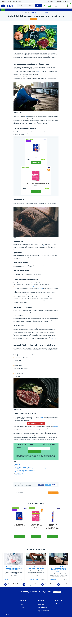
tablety (41, 417)
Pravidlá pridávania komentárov (44, 611)
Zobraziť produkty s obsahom (36, 423)
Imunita (52, 530)
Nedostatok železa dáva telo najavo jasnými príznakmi (40, 12)
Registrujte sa (59, 1)
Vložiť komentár (53, 492)
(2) (37, 79)
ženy (42, 288)
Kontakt (20, 1)
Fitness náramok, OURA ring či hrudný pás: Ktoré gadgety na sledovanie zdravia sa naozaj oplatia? (58, 569)
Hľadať (38, 5)
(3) (26, 116)
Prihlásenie (68, 1)
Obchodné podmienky (42, 606)
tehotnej (39, 288)
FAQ (11, 1)
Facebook (42, 484)
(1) (38, 71)
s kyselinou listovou (42, 418)
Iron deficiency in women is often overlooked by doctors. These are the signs (31, 468)
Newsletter (51, 1)
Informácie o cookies (42, 609)
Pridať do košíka (36, 162)
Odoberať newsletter (34, 451)
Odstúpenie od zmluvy (42, 607)
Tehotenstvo (36, 185)
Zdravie (6, 579)
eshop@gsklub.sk (30, 592)
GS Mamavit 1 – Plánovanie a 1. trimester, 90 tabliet (36, 183)
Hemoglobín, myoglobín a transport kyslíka (24, 465)
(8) (46, 429)
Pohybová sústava (31, 579)
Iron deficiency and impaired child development (25, 470)
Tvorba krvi (36, 157)
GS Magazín (15, 1)
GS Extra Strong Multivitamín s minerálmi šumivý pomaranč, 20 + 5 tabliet (52, 526)
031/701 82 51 (49, 6)
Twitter (48, 484)
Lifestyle (51, 579)
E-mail (54, 484)
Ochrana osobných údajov (43, 610)
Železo (16, 463)
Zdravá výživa (33, 19)
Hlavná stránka (3, 1)
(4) (43, 245)
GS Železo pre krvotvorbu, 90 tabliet (36, 155)
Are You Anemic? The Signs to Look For (23, 467)
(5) (33, 286)
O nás (8, 1)
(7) (39, 332)
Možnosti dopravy (41, 603)
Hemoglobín (17, 464)
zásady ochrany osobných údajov (46, 457)
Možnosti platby (41, 604)
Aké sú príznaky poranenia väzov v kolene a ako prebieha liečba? (36, 567)
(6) (54, 290)
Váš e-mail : (18, 448)
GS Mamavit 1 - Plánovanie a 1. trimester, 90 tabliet (36, 526)
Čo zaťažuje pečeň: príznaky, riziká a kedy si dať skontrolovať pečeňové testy (13, 568)
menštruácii (30, 286)
